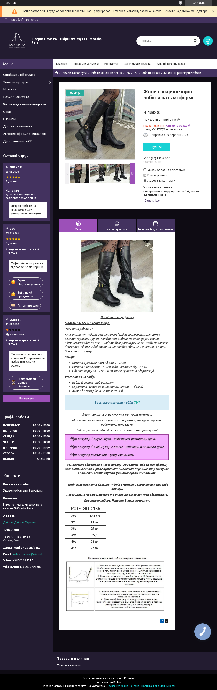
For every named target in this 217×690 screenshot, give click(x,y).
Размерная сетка (16, 97)
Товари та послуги (74, 73)
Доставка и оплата (137, 63)
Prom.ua (129, 678)
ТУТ (137, 402)
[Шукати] (195, 41)
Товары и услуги (84, 63)
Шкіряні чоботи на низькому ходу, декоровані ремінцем (26, 209)
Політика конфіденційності (158, 685)
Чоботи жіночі (150, 73)
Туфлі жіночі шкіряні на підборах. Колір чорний (27, 265)
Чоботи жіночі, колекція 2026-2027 (114, 73)
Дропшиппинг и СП (17, 141)
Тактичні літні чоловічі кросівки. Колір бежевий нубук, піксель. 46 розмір (28, 360)
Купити (157, 147)
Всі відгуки (26, 398)
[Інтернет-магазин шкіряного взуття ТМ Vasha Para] (17, 40)
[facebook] (162, 622)
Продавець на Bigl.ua (108, 682)
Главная (61, 63)
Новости (9, 89)
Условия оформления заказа (24, 134)
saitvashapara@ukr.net (27, 554)
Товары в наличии (69, 665)
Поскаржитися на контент (123, 685)
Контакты (111, 63)
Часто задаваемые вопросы (24, 104)
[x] (166, 622)
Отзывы (9, 119)
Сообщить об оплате (19, 74)
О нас (7, 111)
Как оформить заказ (171, 63)
